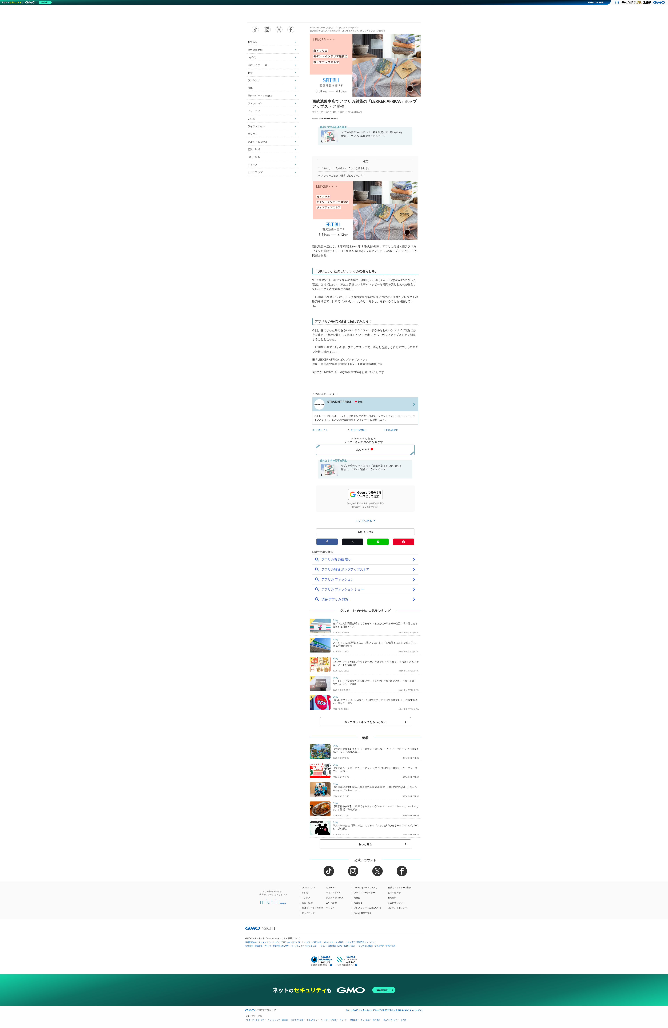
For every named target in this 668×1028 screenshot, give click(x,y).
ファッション (255, 103)
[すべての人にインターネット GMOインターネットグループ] (643, 2)
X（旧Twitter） (359, 429)
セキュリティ (312, 1020)
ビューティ (254, 110)
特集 (250, 87)
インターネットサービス (254, 1020)
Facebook (392, 429)
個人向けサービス (390, 1020)
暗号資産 (376, 1020)
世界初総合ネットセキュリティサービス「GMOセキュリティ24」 (273, 942)
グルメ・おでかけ (257, 141)
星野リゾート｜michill (260, 95)
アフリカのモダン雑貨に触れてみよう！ (343, 175)
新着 (250, 72)
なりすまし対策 (365, 946)
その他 (403, 1020)
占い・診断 (254, 156)
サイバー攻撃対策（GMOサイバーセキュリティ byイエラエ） (291, 946)
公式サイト (321, 429)
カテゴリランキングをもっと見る (365, 722)
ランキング (254, 80)
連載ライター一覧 (257, 65)
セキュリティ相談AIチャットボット (360, 942)
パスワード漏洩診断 (312, 942)
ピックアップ (255, 172)
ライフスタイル (256, 126)
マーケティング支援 (328, 1020)
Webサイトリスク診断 (333, 942)
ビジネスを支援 (297, 1020)
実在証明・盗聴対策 (254, 946)
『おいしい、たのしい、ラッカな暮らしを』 (345, 168)
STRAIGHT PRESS (328, 118)
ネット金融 (365, 1020)
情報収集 (353, 1020)
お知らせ (253, 42)
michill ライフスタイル (409, 632)
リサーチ (343, 1020)
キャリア (253, 164)
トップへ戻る (364, 521)
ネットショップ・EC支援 (278, 1020)
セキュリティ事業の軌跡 (384, 946)
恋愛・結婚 (254, 149)
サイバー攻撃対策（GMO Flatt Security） (338, 946)
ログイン (253, 57)
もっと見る (365, 844)
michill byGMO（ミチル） (322, 27)
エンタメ (253, 133)
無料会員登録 (255, 49)
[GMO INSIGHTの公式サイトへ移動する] (260, 928)
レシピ (251, 118)
